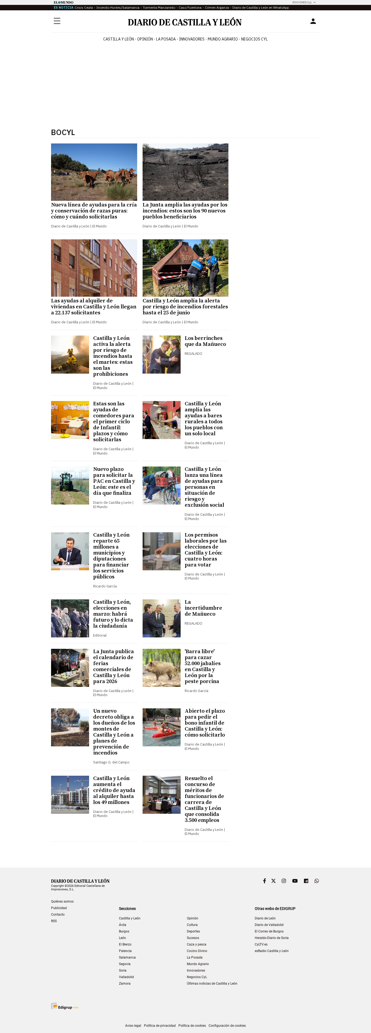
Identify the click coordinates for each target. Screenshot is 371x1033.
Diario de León (265, 918)
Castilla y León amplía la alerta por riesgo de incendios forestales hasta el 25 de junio (185, 307)
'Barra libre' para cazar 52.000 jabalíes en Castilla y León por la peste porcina (203, 666)
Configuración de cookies (227, 1026)
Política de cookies (192, 1026)
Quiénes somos (62, 901)
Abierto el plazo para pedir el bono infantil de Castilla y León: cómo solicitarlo (205, 723)
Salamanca (127, 957)
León (122, 938)
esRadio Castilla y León (272, 951)
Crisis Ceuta (84, 7)
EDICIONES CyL (302, 2)
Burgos (124, 931)
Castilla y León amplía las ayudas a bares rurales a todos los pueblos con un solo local (204, 418)
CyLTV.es (261, 944)
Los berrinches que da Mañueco (205, 341)
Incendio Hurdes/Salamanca (117, 7)
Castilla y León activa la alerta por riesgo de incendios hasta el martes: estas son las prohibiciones (113, 356)
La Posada (166, 39)
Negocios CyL (254, 39)
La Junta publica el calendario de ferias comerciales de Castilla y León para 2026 (113, 666)
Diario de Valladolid (269, 925)
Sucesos (193, 938)
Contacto (58, 914)
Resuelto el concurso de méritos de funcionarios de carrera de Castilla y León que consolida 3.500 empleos (204, 799)
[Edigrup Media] (64, 1006)
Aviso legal (133, 1026)
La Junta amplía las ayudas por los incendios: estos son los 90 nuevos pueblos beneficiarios (185, 211)
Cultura (192, 925)
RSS (54, 921)
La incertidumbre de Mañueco (203, 608)
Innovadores (192, 39)
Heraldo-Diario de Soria (272, 938)
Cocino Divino (197, 951)
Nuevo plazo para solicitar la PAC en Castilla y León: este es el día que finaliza (114, 481)
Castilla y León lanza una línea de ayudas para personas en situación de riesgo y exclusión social (204, 487)
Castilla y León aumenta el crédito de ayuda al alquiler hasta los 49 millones (114, 790)
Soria (123, 970)
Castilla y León (118, 39)
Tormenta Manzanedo (159, 7)
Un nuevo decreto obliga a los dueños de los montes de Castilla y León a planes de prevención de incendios (114, 732)
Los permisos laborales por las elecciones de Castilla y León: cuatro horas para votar (206, 550)
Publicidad (59, 908)
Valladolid (126, 977)
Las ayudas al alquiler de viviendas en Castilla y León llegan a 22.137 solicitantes (93, 307)
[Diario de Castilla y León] (184, 21)
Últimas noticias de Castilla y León (212, 983)
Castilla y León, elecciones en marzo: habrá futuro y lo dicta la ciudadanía (113, 614)
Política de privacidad (160, 1026)
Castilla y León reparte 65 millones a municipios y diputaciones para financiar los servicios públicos (111, 556)
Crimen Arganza (217, 7)
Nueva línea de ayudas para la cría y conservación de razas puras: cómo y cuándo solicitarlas (94, 211)
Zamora (125, 983)
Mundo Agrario (223, 39)
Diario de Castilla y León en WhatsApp (260, 7)
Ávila (122, 925)
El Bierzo (125, 944)
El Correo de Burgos (269, 931)
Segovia (125, 964)
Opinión (145, 39)
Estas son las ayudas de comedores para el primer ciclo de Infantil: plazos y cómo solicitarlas (113, 421)
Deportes (193, 931)
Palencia (125, 951)
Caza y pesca (196, 944)
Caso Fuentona (190, 7)
